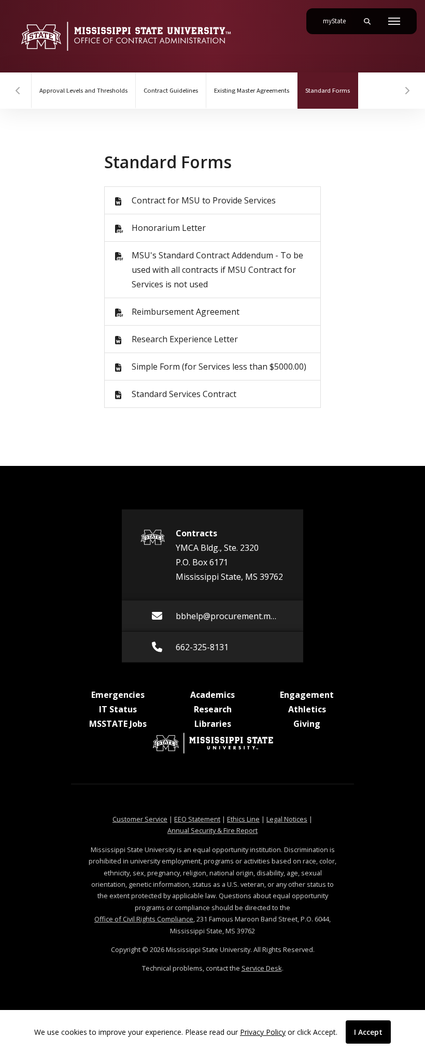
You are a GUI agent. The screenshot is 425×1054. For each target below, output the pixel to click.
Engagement (307, 694)
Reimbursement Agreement (185, 311)
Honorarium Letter (169, 227)
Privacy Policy (263, 1032)
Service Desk (262, 968)
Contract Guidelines (171, 90)
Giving (306, 723)
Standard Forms (331, 90)
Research (213, 709)
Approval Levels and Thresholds (83, 90)
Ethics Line (243, 819)
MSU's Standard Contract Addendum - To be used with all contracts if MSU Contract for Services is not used (217, 270)
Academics (212, 694)
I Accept (368, 1032)
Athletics (307, 709)
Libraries (212, 723)
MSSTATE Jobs (118, 723)
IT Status (118, 709)
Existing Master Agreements (251, 90)
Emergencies (118, 694)
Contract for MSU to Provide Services (204, 200)
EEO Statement (197, 819)
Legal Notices (286, 819)
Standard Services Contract (184, 394)
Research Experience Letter (185, 339)
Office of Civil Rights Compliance (143, 919)
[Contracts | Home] (126, 36)
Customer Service (139, 819)
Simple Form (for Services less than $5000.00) (219, 366)
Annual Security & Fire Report (212, 830)
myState (338, 21)
